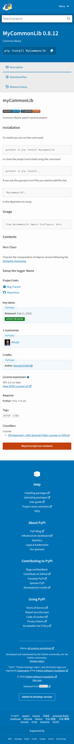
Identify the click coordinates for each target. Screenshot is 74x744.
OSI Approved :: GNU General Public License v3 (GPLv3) (39, 435)
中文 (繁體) (64, 718)
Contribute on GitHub (36, 574)
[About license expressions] (28, 377)
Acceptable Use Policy (35, 626)
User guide (35, 502)
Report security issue (37, 612)
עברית (34, 721)
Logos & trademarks (37, 545)
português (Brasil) (60, 715)
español (25, 715)
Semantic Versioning (14, 261)
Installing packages (36, 493)
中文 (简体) (51, 718)
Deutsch (39, 718)
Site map (37, 680)
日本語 (46, 715)
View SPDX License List (16, 386)
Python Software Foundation (50, 670)
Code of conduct (35, 617)
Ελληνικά (28, 718)
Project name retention (35, 507)
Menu (62, 6)
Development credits (35, 588)
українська (15, 718)
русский (24, 721)
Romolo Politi (21, 366)
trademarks (23, 670)
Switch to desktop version (37, 697)
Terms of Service (35, 608)
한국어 (56, 721)
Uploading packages (35, 497)
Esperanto (45, 721)
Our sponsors (37, 549)
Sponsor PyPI (37, 583)
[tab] (37, 67)
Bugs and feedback (37, 569)
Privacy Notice (35, 621)
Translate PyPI (35, 579)
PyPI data (9, 307)
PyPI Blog (35, 531)
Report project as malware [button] (37, 446)
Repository (13, 292)
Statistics (37, 540)
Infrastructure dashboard (36, 536)
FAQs (37, 511)
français (36, 715)
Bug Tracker (14, 287)
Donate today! (37, 661)
